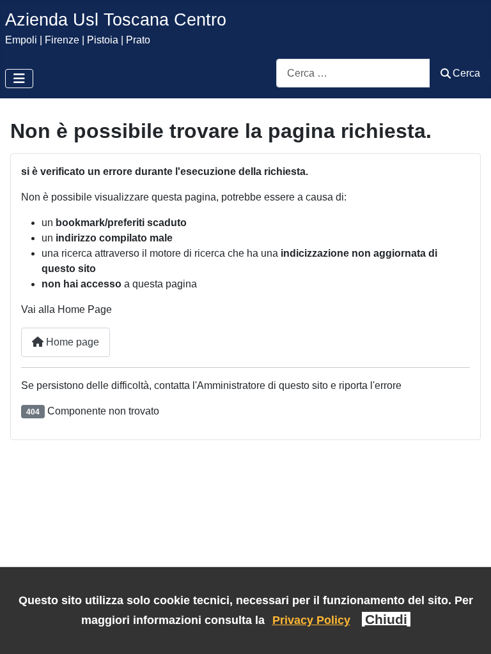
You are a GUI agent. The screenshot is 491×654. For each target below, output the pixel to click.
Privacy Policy (311, 620)
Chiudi (386, 619)
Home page (71, 342)
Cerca (466, 73)
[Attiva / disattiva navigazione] (19, 78)
